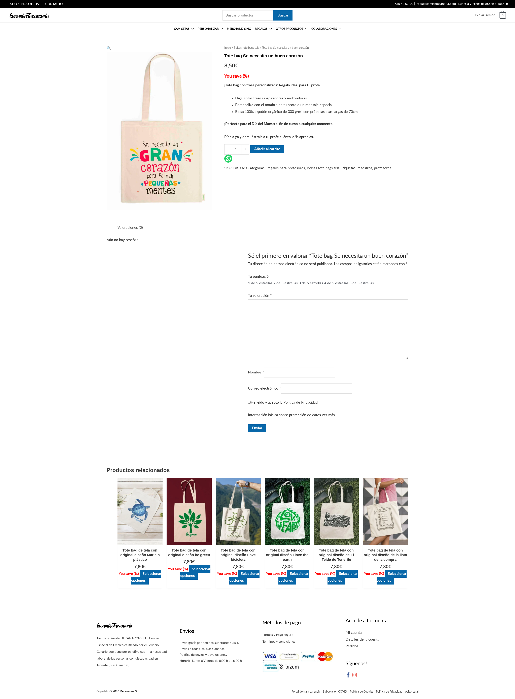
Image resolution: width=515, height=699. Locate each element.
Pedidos (352, 646)
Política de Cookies (361, 691)
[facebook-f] (349, 674)
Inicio (227, 47)
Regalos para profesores (286, 168)
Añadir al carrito (267, 149)
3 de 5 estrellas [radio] (311, 283)
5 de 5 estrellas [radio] (361, 283)
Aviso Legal (411, 691)
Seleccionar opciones (146, 577)
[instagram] (355, 674)
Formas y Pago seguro (278, 634)
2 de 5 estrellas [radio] (285, 283)
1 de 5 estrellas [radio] (260, 283)
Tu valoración (260, 296)
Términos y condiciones (279, 641)
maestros (364, 168)
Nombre (256, 372)
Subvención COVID (335, 691)
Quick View (140, 541)
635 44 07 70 (403, 3)
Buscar (282, 15)
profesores (382, 168)
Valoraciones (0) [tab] (130, 228)
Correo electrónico (264, 388)
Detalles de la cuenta (362, 639)
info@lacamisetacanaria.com (436, 3)
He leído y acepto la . (284, 402)
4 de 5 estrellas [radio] (336, 283)
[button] (192, 29)
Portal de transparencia (305, 691)
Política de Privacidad (300, 402)
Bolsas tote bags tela (246, 47)
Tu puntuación (259, 276)
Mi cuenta (354, 633)
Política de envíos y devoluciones (203, 654)
